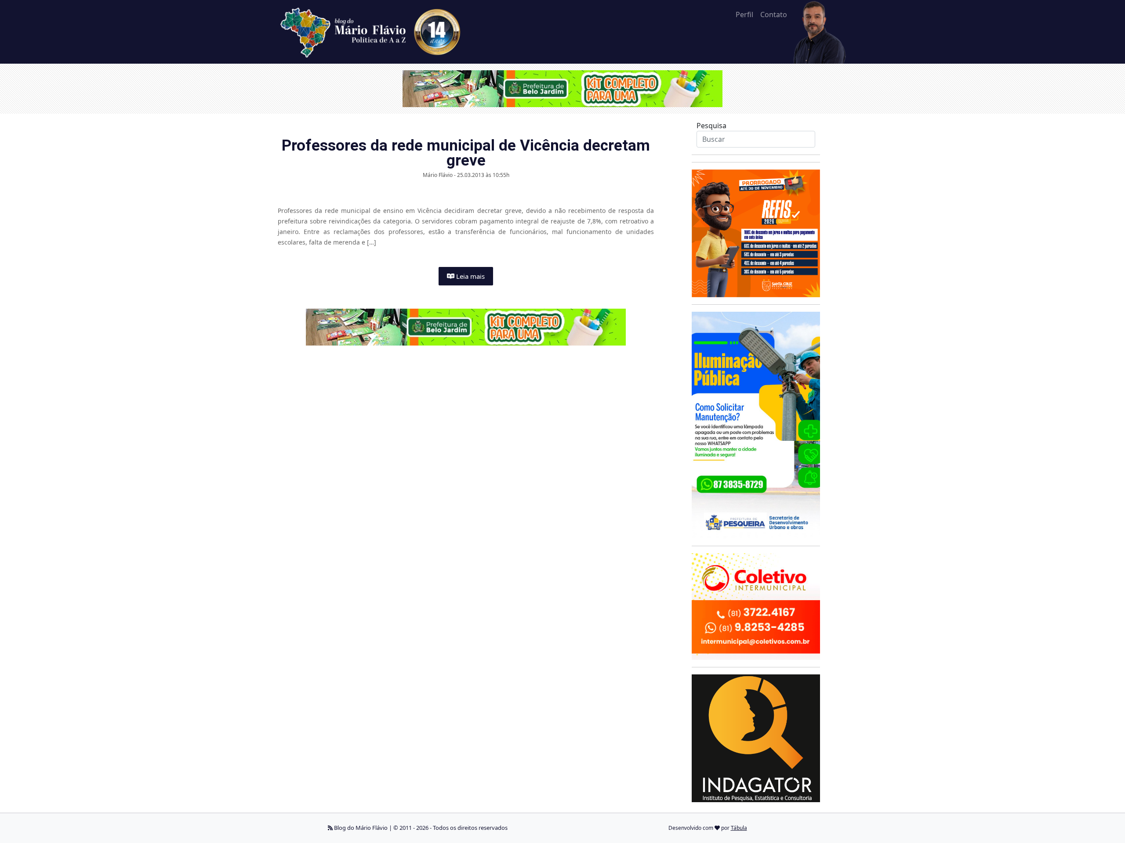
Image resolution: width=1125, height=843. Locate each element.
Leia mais (469, 276)
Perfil (744, 14)
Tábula (739, 828)
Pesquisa (711, 125)
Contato (773, 14)
